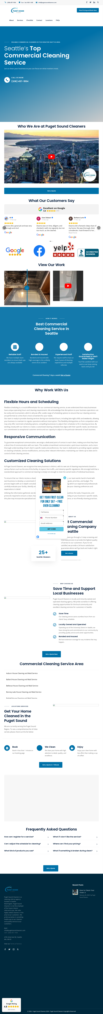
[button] (4, 227)
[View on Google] (6, 219)
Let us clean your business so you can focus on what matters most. (31, 68)
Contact (39, 20)
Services (20, 20)
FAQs (58, 20)
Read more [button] (41, 233)
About (11, 20)
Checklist (29, 20)
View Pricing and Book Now (88, 10)
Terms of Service (16, 944)
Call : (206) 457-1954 (11, 933)
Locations (49, 20)
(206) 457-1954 (11, 2)
